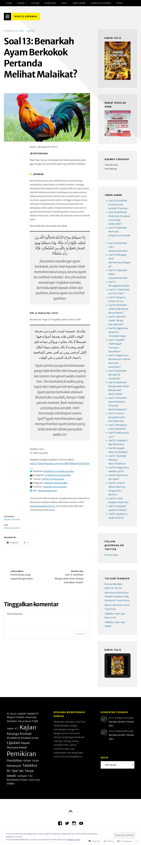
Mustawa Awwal (17, 747)
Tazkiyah (22, 775)
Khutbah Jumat (30, 737)
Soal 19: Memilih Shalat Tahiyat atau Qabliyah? (117, 320)
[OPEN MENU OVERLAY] (7, 16)
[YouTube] (81, 822)
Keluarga (13, 734)
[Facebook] (60, 822)
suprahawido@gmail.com (42, 506)
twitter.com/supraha (53, 479)
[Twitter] (67, 822)
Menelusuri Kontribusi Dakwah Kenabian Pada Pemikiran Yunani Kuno (117, 596)
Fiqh (35, 721)
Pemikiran (21, 754)
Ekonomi (12, 721)
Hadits (10, 728)
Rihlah (27, 760)
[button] (111, 667)
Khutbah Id (13, 737)
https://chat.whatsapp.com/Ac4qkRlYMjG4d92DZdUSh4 (60, 463)
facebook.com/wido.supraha (59, 471)
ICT (17, 728)
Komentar (80, 634)
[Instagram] (74, 822)
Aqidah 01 (33, 713)
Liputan (35, 3)
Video (64, 3)
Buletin (21, 717)
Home (9, 3)
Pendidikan (14, 760)
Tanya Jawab (79, 3)
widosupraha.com (47, 490)
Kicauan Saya (111, 554)
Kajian (20, 3)
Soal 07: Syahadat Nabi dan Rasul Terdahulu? (117, 459)
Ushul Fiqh (34, 779)
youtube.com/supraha (55, 486)
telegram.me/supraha (55, 482)
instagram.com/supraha (58, 475)
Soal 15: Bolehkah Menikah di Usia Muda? (117, 374)
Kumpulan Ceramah (101, 3)
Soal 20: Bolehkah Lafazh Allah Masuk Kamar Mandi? (118, 309)
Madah (25, 743)
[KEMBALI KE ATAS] (70, 811)
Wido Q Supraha (25, 16)
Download (50, 3)
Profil (120, 3)
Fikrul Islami (24, 721)
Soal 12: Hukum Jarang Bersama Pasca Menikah (116, 417)
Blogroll (11, 717)
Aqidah (30, 31)
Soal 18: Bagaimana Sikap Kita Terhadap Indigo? (118, 332)
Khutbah (26, 734)
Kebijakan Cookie (73, 840)
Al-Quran (12, 713)
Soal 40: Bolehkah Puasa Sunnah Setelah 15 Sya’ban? (118, 204)
